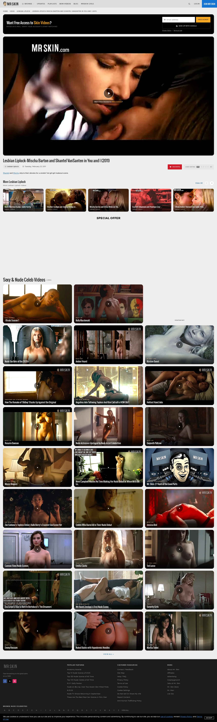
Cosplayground (173, 680)
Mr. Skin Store (173, 687)
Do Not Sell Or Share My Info (129, 694)
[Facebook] (5, 681)
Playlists (52, 4)
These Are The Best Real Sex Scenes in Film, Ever (87, 697)
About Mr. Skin (173, 669)
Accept (209, 718)
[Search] (189, 3)
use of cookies (167, 716)
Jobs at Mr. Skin (173, 683)
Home (5, 11)
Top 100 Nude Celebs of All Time (80, 680)
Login (197, 4)
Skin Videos (65, 4)
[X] (10, 681)
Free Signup (203, 19)
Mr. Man (170, 690)
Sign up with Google (188, 26)
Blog (76, 4)
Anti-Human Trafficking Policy (129, 701)
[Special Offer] (108, 248)
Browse (28, 4)
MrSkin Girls (87, 4)
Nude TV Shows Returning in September (83, 694)
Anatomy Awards (74, 669)
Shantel (6, 173)
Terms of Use (178, 30)
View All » (108, 654)
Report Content (123, 697)
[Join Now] (209, 4)
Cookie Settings (123, 690)
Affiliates (170, 673)
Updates (41, 4)
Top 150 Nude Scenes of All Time (80, 676)
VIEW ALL (125, 710)
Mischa (16, 173)
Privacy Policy (166, 30)
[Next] (212, 183)
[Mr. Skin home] (11, 3)
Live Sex (170, 694)
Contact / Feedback (125, 669)
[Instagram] (14, 681)
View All (199, 183)
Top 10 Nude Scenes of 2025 (78, 673)
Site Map (121, 673)
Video (12, 11)
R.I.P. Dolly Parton (74, 683)
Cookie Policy (122, 687)
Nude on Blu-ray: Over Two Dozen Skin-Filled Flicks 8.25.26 (88, 688)
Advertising (171, 676)
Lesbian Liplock (23, 11)
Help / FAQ (121, 676)
